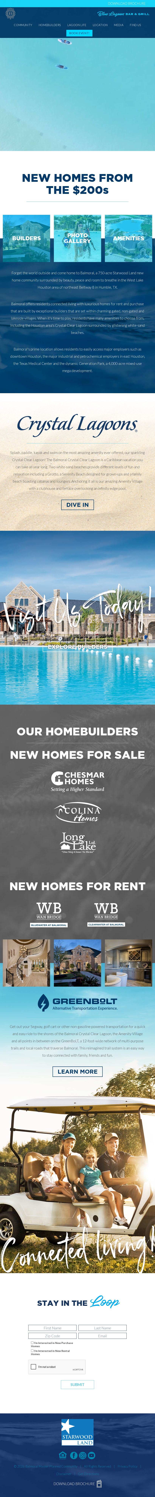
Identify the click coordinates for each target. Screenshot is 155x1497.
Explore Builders (77, 646)
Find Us (135, 25)
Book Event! (79, 33)
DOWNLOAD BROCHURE (127, 3)
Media (118, 25)
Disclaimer (63, 1474)
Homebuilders (50, 25)
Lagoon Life (76, 25)
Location (100, 25)
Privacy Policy (127, 1466)
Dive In (77, 505)
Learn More (78, 1071)
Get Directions (88, 1474)
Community (23, 25)
